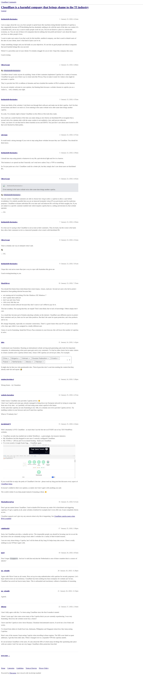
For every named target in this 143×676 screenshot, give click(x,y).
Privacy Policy (44, 668)
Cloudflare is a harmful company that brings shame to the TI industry (45, 7)
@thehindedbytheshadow (12, 70)
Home (3, 668)
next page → (5, 655)
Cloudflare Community (8, 2)
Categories (10, 668)
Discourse (13, 673)
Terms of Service (31, 668)
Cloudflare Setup (6, 484)
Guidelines (20, 668)
